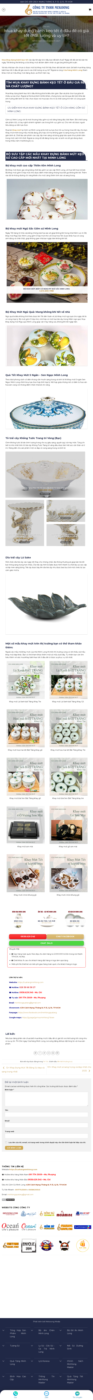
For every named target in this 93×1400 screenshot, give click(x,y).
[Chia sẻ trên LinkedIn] (57, 1053)
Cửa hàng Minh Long (72, 70)
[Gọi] (15, 1393)
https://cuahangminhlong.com (30, 982)
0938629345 (34, 1190)
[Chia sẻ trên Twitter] (44, 1053)
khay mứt (16, 130)
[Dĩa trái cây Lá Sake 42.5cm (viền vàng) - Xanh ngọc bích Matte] (47, 604)
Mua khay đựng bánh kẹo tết (15, 60)
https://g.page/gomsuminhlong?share (38, 1017)
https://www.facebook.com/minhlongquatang (37, 1012)
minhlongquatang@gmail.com (28, 1003)
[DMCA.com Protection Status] (8, 1199)
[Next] (86, 272)
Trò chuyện (77, 1397)
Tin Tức (46, 27)
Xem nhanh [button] (45, 494)
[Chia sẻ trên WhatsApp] (36, 1053)
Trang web (9, 1131)
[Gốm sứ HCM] (46, 1227)
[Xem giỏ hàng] (90, 9)
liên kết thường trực (65, 1061)
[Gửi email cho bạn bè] (49, 1053)
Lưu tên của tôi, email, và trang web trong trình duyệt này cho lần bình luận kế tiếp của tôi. (47, 1142)
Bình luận (9, 1090)
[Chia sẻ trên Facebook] (40, 1053)
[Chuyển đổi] (3, 1330)
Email (7, 1121)
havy (58, 41)
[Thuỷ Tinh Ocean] (29, 1227)
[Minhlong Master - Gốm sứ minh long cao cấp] (46, 10)
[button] (3, 9)
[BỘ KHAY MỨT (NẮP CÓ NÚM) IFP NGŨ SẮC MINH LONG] (47, 272)
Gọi (15, 1397)
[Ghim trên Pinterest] (53, 1053)
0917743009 (21, 1190)
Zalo (46, 1397)
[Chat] (77, 1393)
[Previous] (7, 272)
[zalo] (46, 1393)
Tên (6, 1110)
